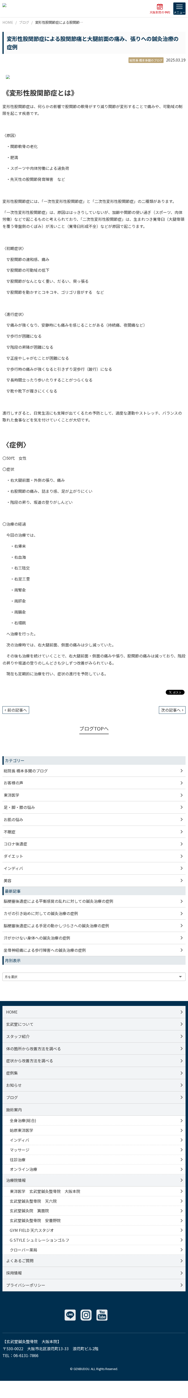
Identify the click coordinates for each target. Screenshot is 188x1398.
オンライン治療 (23, 1169)
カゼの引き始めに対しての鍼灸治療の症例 (41, 913)
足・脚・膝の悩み (19, 807)
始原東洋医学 (21, 1130)
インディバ (13, 868)
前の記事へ (17, 710)
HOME (11, 1012)
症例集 (12, 1073)
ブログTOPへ (94, 728)
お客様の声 (13, 783)
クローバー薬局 (23, 1250)
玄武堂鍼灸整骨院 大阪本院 (31, 1341)
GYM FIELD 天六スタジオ (32, 1230)
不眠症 (9, 832)
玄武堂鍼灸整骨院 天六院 (33, 1201)
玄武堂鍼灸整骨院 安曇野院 (35, 1220)
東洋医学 (11, 795)
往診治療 (17, 1160)
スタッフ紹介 (18, 1036)
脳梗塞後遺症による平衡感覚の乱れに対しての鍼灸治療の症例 (58, 901)
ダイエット (13, 856)
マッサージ (19, 1150)
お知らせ (14, 1085)
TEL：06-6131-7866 (20, 1355)
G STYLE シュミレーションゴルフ (39, 1240)
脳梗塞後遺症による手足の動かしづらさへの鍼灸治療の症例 (56, 925)
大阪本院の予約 (160, 12)
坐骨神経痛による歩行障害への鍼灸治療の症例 (45, 950)
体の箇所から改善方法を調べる (33, 1049)
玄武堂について (20, 1024)
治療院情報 (16, 1180)
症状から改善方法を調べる (29, 1061)
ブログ (12, 1097)
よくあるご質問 (20, 1260)
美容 (8, 880)
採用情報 (14, 1273)
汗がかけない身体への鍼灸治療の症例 (37, 938)
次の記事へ (171, 710)
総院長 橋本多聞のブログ (26, 771)
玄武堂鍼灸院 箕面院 (29, 1210)
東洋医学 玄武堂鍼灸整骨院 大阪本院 (45, 1191)
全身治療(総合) (23, 1120)
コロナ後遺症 (15, 844)
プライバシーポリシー (25, 1285)
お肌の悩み (13, 819)
